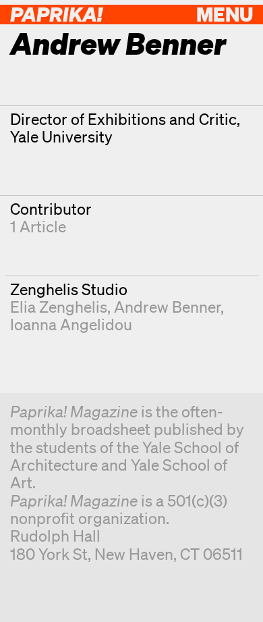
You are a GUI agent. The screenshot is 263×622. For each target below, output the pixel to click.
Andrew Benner (167, 307)
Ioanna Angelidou (71, 324)
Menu (224, 14)
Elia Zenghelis (58, 307)
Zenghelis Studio (68, 289)
